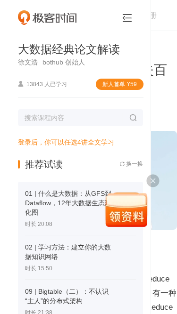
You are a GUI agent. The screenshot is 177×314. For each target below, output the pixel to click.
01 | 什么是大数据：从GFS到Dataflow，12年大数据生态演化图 (68, 203)
